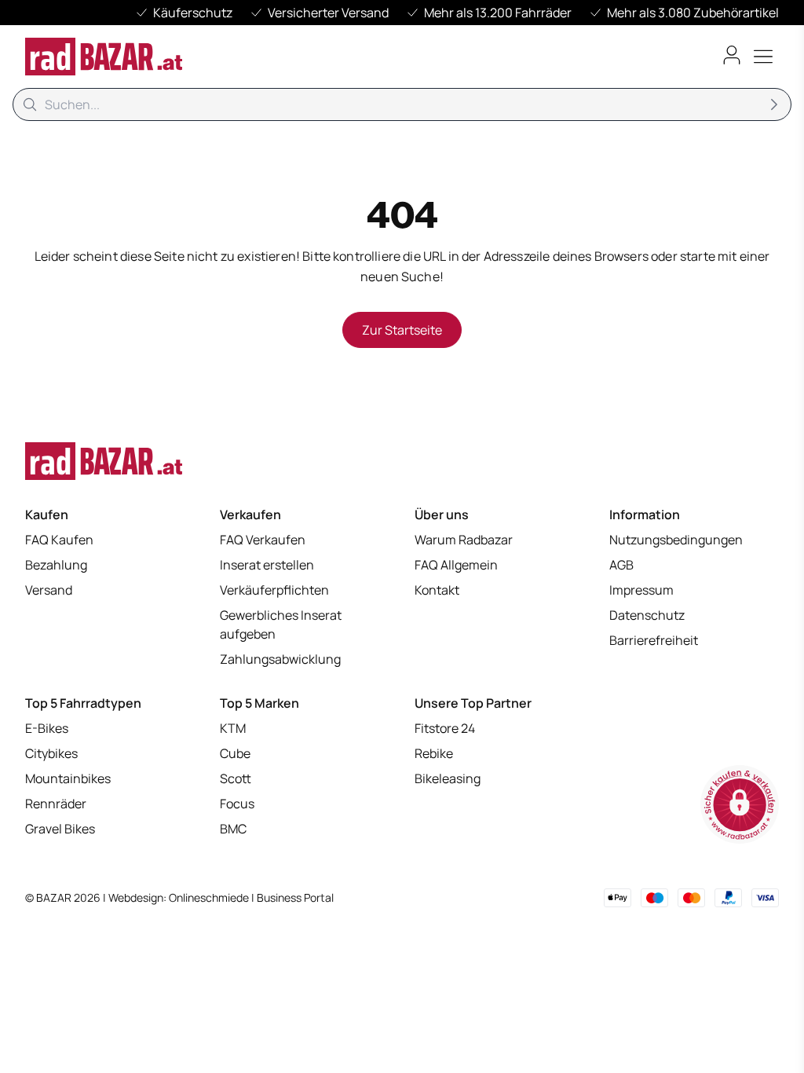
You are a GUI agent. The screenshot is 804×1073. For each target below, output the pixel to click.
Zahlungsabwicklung (280, 659)
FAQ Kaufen (59, 539)
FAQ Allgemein (456, 564)
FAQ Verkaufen (262, 539)
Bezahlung (56, 564)
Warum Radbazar (464, 539)
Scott (235, 778)
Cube (235, 753)
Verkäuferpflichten (274, 590)
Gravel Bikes (60, 828)
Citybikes (51, 753)
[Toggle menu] (763, 56)
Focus (237, 803)
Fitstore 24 (445, 728)
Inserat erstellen (267, 564)
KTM (233, 728)
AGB (621, 564)
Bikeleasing (448, 778)
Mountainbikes (68, 778)
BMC (233, 828)
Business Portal (295, 897)
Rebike (434, 753)
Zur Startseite (402, 330)
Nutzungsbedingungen (676, 539)
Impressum (641, 590)
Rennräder (55, 803)
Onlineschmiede (210, 897)
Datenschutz (647, 615)
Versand (48, 590)
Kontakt (437, 590)
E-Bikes (46, 728)
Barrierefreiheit (653, 640)
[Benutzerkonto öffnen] (731, 55)
